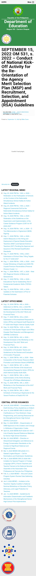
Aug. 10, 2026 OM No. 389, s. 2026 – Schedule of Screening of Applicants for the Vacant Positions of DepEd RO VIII (19, 392)
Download (15, 184)
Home (13, 112)
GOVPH (4, 2)
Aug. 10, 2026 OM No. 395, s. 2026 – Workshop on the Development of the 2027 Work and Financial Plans (19, 385)
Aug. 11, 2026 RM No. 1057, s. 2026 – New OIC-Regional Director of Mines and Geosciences (19, 274)
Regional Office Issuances (11, 113)
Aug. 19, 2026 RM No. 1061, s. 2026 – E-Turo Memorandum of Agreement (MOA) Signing (18, 231)
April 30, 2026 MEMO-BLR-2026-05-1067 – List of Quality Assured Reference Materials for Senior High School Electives (19, 433)
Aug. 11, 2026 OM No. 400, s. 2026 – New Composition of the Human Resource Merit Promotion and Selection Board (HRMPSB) (19, 360)
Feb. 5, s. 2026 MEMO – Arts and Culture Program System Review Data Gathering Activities (18, 476)
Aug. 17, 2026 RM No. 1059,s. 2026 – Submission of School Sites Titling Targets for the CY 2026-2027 (18, 256)
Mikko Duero (25, 119)
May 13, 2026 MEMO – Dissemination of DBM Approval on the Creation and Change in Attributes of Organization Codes (19, 425)
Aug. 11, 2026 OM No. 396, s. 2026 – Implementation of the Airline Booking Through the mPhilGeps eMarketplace (17, 377)
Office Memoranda (23, 112)
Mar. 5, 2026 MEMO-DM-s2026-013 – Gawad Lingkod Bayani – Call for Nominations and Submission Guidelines (18, 453)
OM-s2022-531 (6, 184)
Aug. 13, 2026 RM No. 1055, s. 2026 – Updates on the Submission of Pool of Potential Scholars (17, 291)
